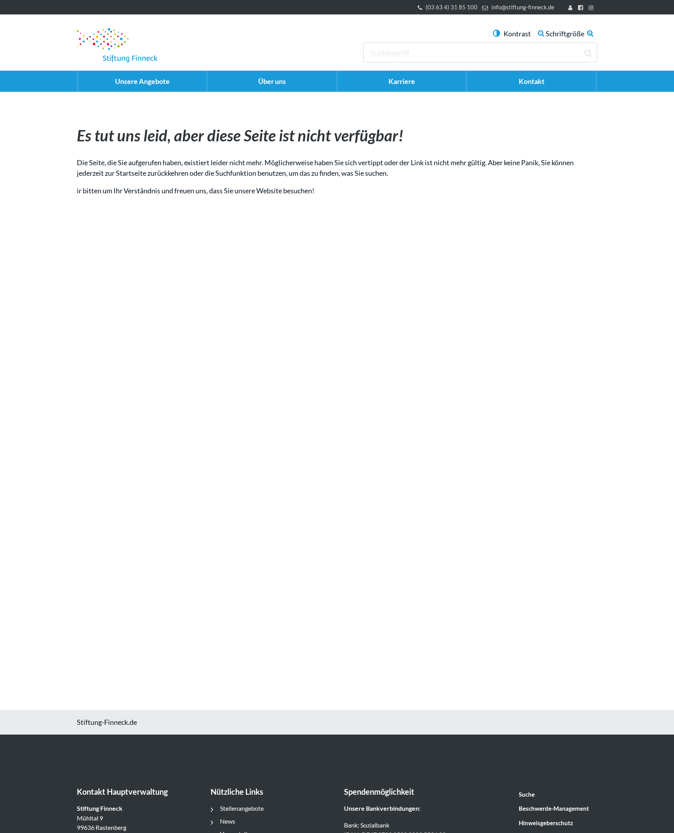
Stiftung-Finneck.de (107, 722)
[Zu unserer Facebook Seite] (581, 8)
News (227, 821)
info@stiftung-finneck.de (522, 7)
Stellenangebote (242, 808)
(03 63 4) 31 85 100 (451, 7)
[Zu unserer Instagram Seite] (592, 8)
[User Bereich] (571, 8)
